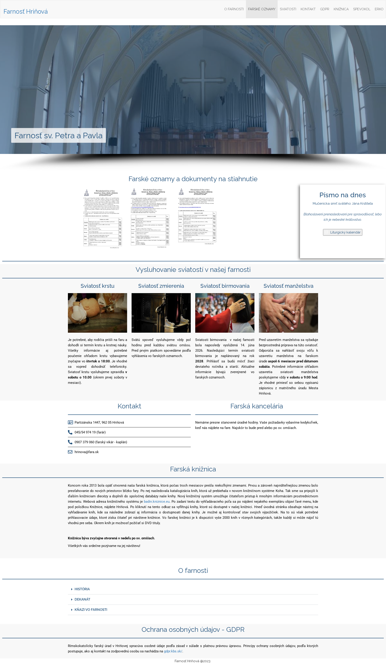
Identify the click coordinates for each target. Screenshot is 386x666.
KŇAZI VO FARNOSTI (91, 610)
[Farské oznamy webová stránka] (197, 220)
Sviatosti (288, 9)
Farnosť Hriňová (26, 11)
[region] (193, 98)
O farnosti (234, 9)
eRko (379, 9)
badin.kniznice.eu (157, 502)
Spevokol (361, 9)
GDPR (324, 9)
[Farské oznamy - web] (150, 220)
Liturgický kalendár (345, 232)
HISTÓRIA (82, 589)
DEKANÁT (82, 599)
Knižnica (341, 9)
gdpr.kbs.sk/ (173, 651)
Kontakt (308, 9)
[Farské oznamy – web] (102, 220)
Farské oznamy (261, 9)
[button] (193, 589)
